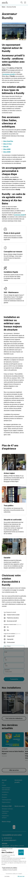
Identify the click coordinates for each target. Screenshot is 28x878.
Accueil (4, 780)
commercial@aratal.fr (10, 840)
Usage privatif (10, 636)
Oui (8, 627)
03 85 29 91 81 (8, 838)
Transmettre (14, 679)
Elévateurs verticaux (7, 809)
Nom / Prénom (7, 646)
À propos (4, 797)
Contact (4, 785)
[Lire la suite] (13, 703)
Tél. (5, 658)
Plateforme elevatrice (13, 618)
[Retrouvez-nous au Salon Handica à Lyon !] (13, 740)
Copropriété (10, 639)
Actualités (4, 794)
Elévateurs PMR (7, 806)
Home (3, 7)
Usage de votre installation (12, 633)
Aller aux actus (14, 770)
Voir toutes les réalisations (14, 718)
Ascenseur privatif (12, 621)
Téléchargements (6, 799)
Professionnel (11, 642)
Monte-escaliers (20, 806)
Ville (5, 663)
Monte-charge (6, 821)
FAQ (3, 783)
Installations (5, 792)
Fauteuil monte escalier (13, 615)
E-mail (5, 652)
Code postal (6, 669)
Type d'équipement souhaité (10, 612)
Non (8, 630)
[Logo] (5, 2)
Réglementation (6, 802)
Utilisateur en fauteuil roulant (12, 624)
